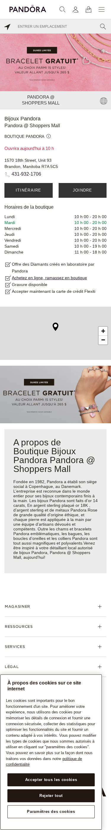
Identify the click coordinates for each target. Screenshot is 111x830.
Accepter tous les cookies (51, 779)
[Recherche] (62, 9)
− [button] (103, 340)
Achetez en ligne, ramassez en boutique (49, 277)
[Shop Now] (55, 394)
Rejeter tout (51, 795)
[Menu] (101, 9)
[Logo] (27, 7)
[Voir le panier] (88, 9)
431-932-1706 (26, 174)
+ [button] (103, 331)
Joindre (82, 190)
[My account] (75, 9)
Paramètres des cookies (51, 811)
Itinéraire (28, 190)
